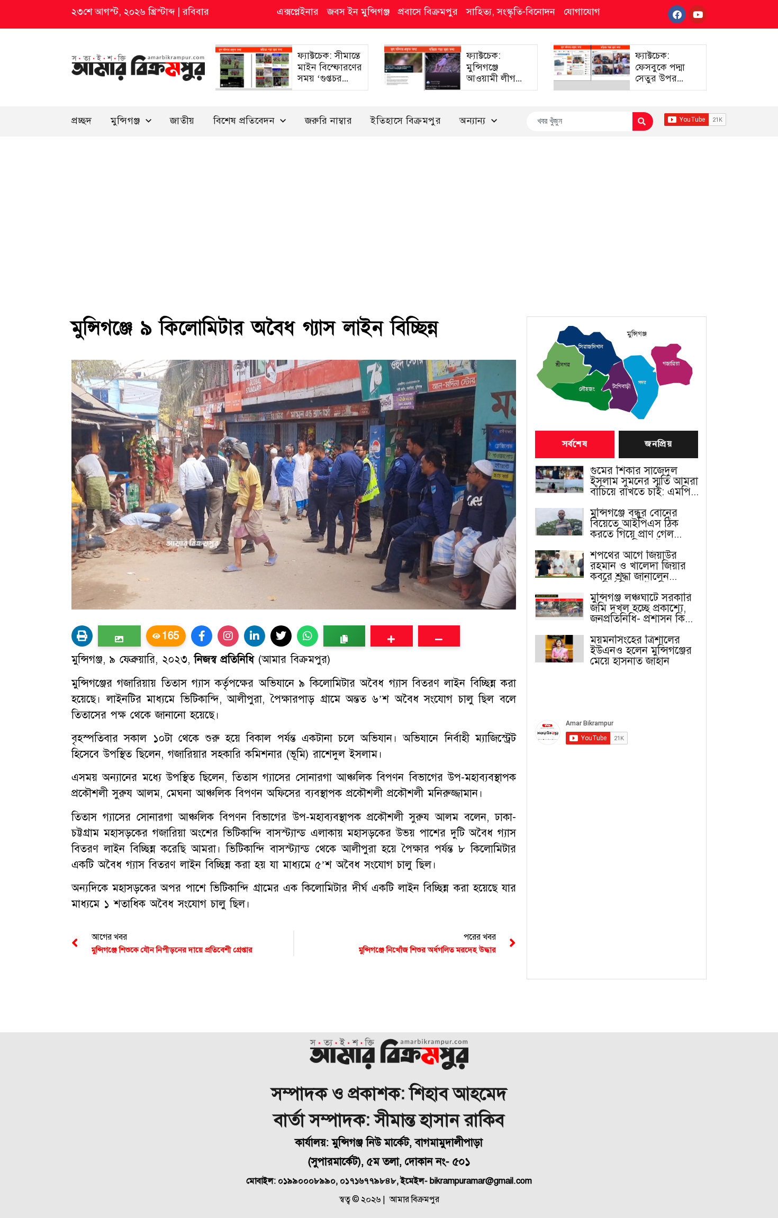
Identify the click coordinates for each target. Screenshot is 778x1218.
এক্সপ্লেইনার (298, 11)
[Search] (643, 121)
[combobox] (579, 121)
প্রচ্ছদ (81, 120)
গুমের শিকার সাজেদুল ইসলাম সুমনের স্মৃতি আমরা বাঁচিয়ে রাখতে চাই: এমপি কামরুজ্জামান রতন (644, 481)
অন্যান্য (472, 120)
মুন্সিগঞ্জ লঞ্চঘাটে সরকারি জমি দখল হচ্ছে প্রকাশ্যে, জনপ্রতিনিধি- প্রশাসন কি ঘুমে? (641, 608)
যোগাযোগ (582, 11)
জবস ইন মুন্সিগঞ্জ (358, 11)
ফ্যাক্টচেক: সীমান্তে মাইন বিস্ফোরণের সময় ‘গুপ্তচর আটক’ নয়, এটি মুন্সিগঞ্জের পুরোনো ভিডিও (329, 84)
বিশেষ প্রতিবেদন (244, 120)
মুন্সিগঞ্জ (125, 120)
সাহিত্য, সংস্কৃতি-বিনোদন (510, 11)
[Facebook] (677, 14)
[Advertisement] (389, 216)
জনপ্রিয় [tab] (658, 444)
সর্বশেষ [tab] (574, 444)
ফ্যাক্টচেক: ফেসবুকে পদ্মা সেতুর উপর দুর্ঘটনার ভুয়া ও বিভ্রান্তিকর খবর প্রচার (663, 84)
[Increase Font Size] (391, 636)
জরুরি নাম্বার (328, 120)
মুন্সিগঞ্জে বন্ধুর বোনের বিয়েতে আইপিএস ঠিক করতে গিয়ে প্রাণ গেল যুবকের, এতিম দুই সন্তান (638, 524)
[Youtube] (698, 14)
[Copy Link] (344, 636)
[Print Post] (82, 636)
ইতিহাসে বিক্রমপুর (405, 120)
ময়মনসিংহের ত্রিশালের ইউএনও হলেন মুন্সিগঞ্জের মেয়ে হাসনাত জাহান (641, 651)
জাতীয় (182, 120)
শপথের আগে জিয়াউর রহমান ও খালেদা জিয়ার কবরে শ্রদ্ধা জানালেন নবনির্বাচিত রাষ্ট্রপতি (638, 566)
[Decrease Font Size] (439, 636)
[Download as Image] (119, 636)
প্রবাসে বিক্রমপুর (428, 11)
